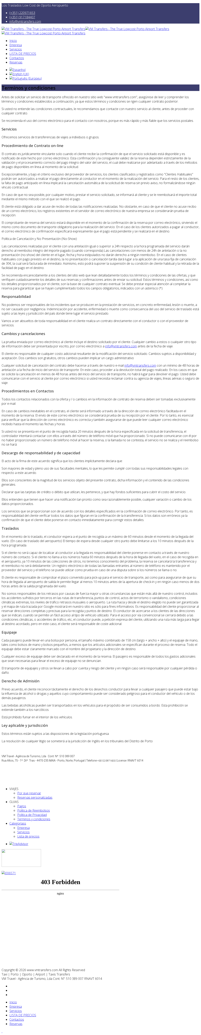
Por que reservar (29, 793)
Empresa (15, 45)
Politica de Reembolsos (33, 810)
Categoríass (17, 823)
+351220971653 (106, 760)
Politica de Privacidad (32, 815)
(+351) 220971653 (22, 13)
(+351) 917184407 (22, 17)
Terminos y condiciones (33, 819)
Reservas (15, 62)
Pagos (21, 806)
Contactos (16, 58)
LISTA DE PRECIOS (22, 53)
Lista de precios (28, 836)
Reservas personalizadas (34, 797)
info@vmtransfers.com (25, 21)
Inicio (13, 41)
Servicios (15, 49)
